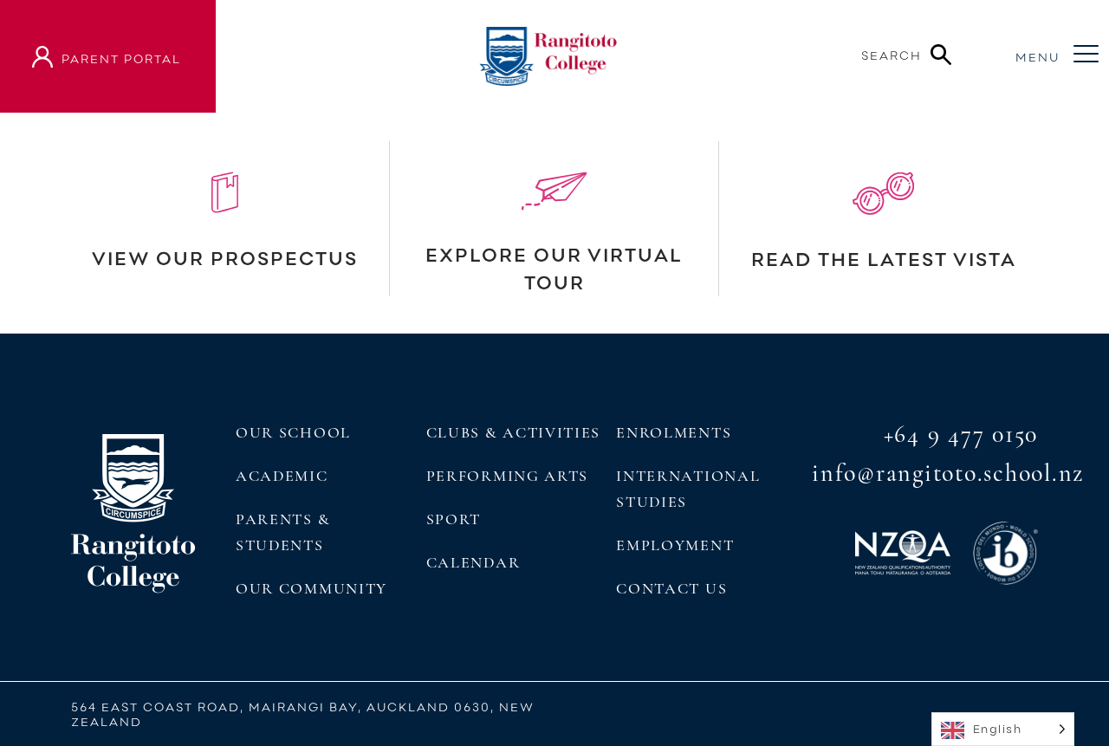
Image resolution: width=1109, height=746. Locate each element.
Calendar (473, 562)
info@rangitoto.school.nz (948, 473)
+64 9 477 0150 (961, 434)
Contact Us (671, 588)
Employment (675, 545)
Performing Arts (507, 475)
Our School (293, 432)
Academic (282, 475)
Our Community (311, 588)
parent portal (121, 58)
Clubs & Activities (513, 432)
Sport (453, 519)
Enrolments (673, 432)
